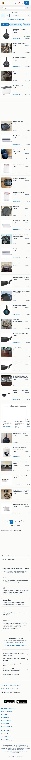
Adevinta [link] (3, 737)
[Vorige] (8, 522)
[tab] (3, 15)
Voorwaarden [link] (5, 717)
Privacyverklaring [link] (6, 720)
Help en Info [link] (4, 714)
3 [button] (19, 522)
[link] (3, 3)
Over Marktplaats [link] (6, 731)
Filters (6, 24)
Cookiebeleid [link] (5, 723)
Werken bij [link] (4, 734)
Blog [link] (2, 708)
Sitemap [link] (9, 740)
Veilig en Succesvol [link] (6, 711)
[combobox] (13, 8)
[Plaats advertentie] (26, 3)
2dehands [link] (9, 737)
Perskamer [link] (10, 734)
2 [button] (15, 522)
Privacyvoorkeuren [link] (6, 726)
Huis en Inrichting (14, 24)
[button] (19, 3)
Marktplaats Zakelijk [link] (9, 708)
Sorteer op (15, 12)
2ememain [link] (4, 740)
